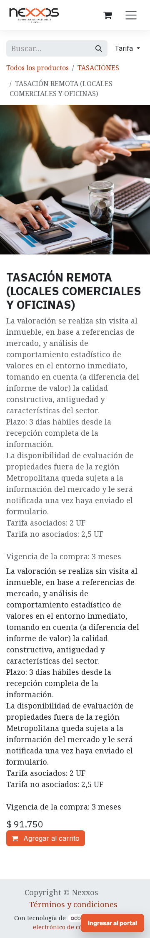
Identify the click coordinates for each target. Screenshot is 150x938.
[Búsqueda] (99, 48)
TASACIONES (98, 67)
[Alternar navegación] (131, 15)
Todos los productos (37, 67)
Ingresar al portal (112, 922)
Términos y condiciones (73, 904)
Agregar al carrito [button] (50, 838)
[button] (127, 48)
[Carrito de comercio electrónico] (107, 15)
